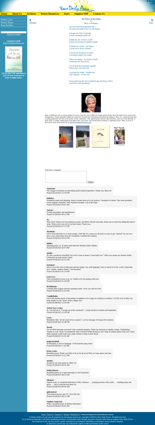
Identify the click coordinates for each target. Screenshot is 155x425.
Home (4, 13)
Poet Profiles (7, 25)
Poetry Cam (6, 19)
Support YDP (81, 13)
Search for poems (13, 34)
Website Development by (97, 414)
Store (67, 13)
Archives (31, 13)
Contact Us (99, 13)
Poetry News (7, 22)
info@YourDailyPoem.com (13, 43)
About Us (17, 13)
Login (152, 3)
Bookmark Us (75, 414)
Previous (32, 23)
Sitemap (66, 414)
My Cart (151, 1)
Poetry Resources (50, 13)
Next (151, 23)
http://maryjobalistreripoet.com (80, 122)
